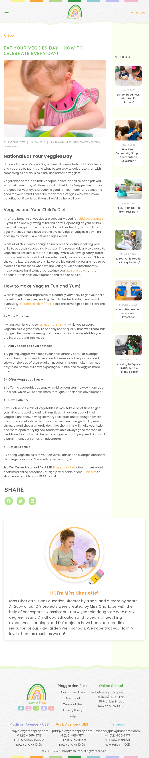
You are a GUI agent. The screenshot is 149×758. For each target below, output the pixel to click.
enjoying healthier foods (35, 304)
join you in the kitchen (53, 324)
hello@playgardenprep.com (111, 692)
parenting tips (81, 142)
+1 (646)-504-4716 (111, 697)
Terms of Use (72, 704)
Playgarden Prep (64, 467)
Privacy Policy (72, 710)
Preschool (72, 698)
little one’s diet (76, 270)
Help (72, 716)
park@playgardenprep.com (72, 731)
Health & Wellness (60, 142)
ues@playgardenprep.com (29, 731)
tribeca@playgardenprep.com (118, 731)
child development (90, 218)
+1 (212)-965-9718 (29, 735)
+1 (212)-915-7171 (72, 735)
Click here (90, 472)
